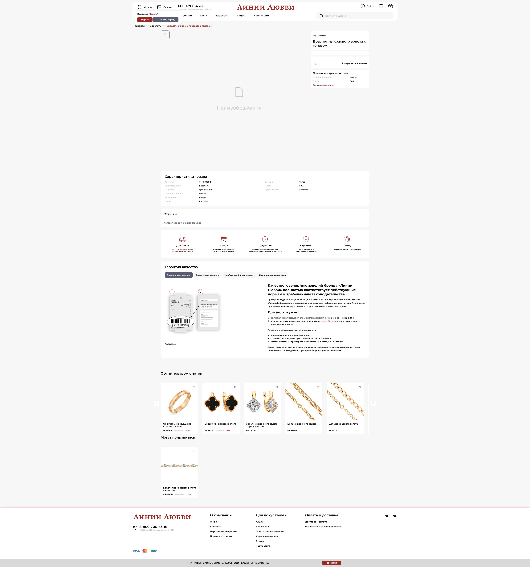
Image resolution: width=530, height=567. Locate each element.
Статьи (260, 541)
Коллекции (261, 15)
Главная (140, 26)
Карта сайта (263, 546)
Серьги (187, 15)
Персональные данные (223, 531)
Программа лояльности (270, 531)
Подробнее (261, 563)
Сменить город (166, 19)
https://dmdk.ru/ (330, 321)
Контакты (215, 526)
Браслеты (222, 15)
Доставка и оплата (316, 521)
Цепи (203, 15)
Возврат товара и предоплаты (323, 526)
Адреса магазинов (267, 536)
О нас (213, 521)
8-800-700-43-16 (190, 6)
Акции (241, 15)
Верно (145, 19)
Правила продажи (221, 536)
